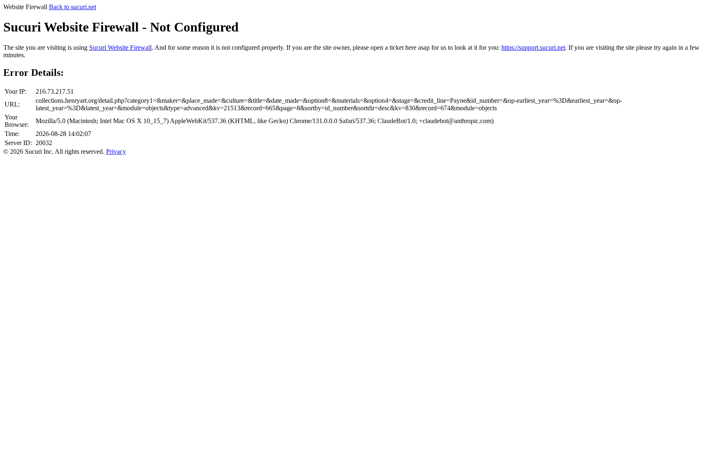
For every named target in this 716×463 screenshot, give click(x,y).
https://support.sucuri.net (533, 47)
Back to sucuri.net (72, 6)
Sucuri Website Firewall (120, 47)
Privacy (116, 151)
